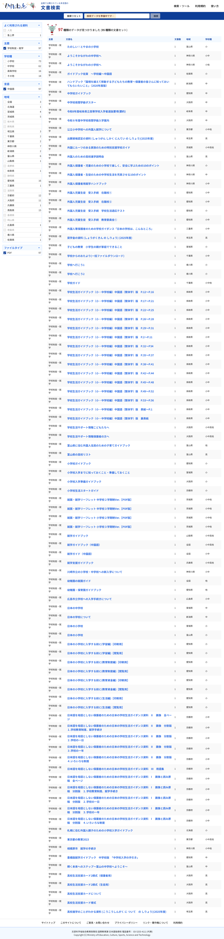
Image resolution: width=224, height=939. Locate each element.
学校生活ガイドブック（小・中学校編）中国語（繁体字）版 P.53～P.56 (110, 400)
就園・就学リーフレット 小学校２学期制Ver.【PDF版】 (100, 518)
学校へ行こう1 (75, 265)
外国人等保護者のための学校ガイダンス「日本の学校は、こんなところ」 (110, 229)
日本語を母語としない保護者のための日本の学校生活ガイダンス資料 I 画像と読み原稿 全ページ (119, 779)
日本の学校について (79, 617)
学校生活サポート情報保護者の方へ (88, 436)
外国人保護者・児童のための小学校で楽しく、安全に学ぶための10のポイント (113, 165)
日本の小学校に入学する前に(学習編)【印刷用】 (95, 644)
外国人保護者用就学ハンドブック (87, 184)
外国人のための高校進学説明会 (85, 156)
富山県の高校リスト (79, 454)
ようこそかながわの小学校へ (84, 65)
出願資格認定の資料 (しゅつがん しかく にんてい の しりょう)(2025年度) (110, 138)
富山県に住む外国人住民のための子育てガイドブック (98, 445)
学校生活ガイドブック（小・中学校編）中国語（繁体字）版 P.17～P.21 (110, 301)
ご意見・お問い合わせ (97, 922)
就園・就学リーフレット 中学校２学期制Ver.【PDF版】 (100, 500)
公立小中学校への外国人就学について (89, 129)
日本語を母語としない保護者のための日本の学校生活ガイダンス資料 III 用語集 (115, 769)
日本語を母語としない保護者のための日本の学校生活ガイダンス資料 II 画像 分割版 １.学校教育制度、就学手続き (120, 728)
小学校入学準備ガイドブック (84, 481)
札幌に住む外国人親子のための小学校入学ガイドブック (100, 830)
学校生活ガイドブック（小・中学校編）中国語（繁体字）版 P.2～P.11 (109, 337)
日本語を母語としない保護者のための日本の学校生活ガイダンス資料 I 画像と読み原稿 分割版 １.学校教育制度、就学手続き (119, 789)
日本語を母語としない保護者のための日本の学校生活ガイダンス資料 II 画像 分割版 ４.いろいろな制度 (120, 759)
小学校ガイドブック (79, 463)
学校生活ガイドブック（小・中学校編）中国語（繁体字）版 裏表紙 (108, 418)
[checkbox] (4, 30)
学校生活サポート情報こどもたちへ (88, 427)
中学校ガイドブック (79, 93)
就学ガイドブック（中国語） (84, 545)
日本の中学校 (75, 608)
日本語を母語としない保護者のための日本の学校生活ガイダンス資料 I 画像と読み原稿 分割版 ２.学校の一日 (119, 800)
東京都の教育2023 (78, 839)
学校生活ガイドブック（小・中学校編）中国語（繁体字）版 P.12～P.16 (110, 292)
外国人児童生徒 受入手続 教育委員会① (92, 220)
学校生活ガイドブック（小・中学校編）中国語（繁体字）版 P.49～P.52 (110, 391)
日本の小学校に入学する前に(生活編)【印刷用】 (95, 698)
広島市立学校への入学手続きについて (89, 599)
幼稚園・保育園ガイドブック (84, 590)
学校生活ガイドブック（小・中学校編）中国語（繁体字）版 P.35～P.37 (110, 355)
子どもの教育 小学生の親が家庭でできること (94, 247)
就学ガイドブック (77, 536)
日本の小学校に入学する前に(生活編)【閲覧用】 (95, 707)
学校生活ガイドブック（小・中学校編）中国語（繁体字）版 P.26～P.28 (110, 319)
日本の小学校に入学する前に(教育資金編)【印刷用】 (98, 680)
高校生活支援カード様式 (81, 903)
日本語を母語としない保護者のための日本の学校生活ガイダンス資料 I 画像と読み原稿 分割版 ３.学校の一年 (119, 810)
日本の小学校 (75, 626)
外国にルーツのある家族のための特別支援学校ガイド (98, 147)
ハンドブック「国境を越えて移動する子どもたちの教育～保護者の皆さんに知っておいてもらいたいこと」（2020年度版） (118, 83)
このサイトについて (71, 922)
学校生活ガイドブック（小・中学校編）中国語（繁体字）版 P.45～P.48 (110, 382)
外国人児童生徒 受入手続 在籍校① (89, 193)
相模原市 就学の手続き (81, 848)
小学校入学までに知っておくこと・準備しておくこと (98, 472)
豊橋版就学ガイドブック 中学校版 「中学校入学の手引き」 (103, 857)
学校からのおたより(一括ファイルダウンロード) (95, 256)
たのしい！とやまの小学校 (83, 47)
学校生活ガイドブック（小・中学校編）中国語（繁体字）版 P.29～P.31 (110, 328)
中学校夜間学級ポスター (81, 102)
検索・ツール (182, 6)
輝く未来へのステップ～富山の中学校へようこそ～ (97, 866)
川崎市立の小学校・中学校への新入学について (94, 572)
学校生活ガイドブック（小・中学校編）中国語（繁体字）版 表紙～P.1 (109, 409)
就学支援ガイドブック (80, 563)
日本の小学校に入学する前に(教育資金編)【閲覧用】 (98, 689)
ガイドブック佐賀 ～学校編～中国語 (89, 74)
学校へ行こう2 (75, 274)
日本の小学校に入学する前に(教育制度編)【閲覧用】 (98, 671)
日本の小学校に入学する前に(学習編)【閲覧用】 (95, 653)
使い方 (215, 6)
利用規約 (200, 6)
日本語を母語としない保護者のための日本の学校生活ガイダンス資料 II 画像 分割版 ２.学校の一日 (120, 738)
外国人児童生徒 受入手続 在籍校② (89, 202)
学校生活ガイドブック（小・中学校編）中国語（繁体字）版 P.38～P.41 (110, 364)
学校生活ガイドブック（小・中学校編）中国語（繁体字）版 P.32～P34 (110, 346)
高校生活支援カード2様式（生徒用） (89, 884)
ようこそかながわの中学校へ (84, 56)
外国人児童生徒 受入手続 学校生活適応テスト (96, 211)
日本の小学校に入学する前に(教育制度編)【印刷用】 (98, 662)
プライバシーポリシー (126, 922)
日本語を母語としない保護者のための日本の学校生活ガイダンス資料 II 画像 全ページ (119, 717)
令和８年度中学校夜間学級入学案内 (88, 120)
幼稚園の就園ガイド (79, 581)
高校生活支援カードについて (84, 893)
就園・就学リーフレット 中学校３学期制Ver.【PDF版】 (100, 509)
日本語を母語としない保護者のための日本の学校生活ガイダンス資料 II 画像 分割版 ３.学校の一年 (120, 749)
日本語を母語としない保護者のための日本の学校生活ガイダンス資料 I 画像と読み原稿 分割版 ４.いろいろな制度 (119, 821)
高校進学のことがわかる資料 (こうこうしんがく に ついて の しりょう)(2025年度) (116, 912)
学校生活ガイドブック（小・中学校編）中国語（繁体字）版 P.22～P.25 (110, 310)
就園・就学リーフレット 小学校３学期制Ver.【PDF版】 (100, 527)
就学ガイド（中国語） (80, 554)
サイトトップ (48, 922)
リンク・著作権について (155, 922)
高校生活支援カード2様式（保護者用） (90, 875)
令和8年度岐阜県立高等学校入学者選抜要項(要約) (96, 111)
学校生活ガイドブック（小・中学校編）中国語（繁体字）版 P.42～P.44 (110, 373)
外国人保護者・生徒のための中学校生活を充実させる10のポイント (106, 174)
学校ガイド (73, 283)
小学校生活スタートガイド (83, 490)
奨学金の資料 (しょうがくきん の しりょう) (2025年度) (99, 238)
